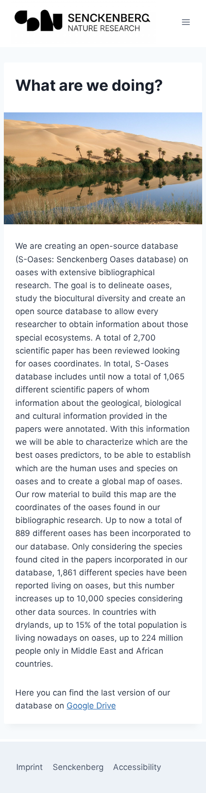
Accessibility (137, 767)
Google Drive (91, 705)
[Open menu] (186, 22)
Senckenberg (78, 767)
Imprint (29, 767)
